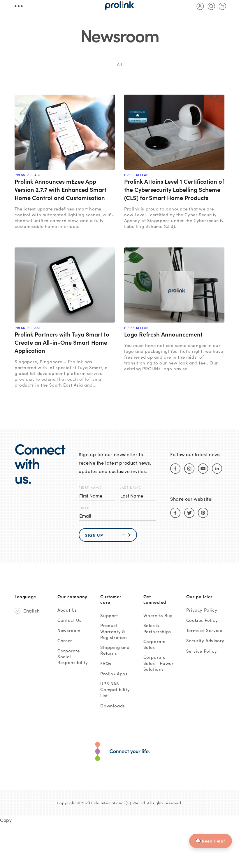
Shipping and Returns (114, 650)
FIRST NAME (90, 487)
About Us (67, 610)
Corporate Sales (154, 644)
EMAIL (84, 507)
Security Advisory (205, 640)
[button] (211, 6)
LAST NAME (130, 487)
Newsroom (68, 630)
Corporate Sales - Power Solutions (158, 663)
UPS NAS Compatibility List (115, 689)
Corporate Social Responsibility (72, 656)
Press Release (28, 175)
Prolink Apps (113, 674)
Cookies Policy (202, 620)
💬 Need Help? (211, 841)
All (119, 64)
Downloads (112, 706)
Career (64, 640)
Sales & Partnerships (157, 628)
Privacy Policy (201, 610)
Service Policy (201, 651)
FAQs (105, 663)
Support (109, 615)
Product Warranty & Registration (113, 631)
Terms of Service (204, 630)
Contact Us (69, 620)
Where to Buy (158, 615)
